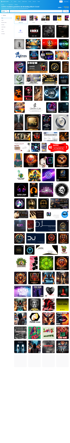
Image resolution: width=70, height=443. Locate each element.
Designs (3, 11)
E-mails (7, 11)
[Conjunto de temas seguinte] (69, 19)
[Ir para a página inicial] (4, 2)
